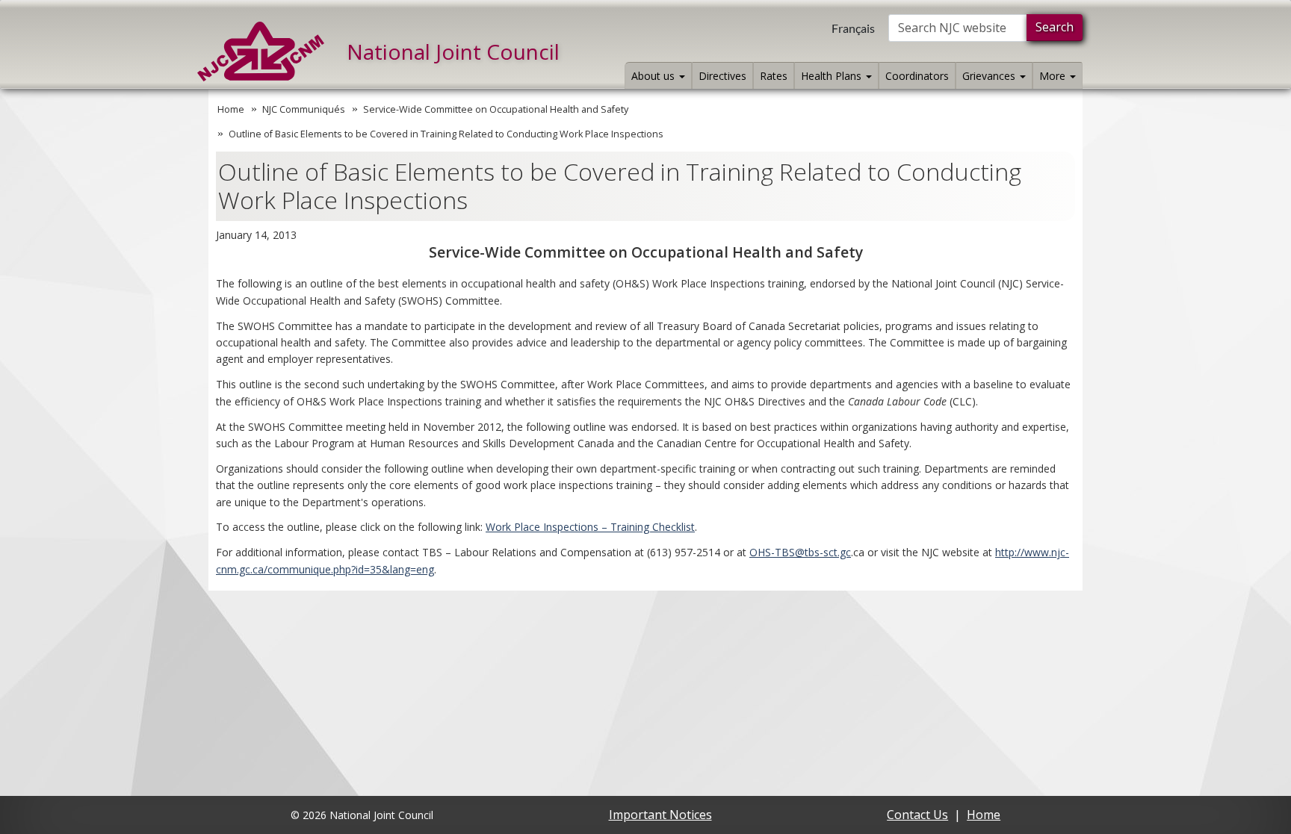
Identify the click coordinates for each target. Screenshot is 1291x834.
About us (654, 76)
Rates (773, 76)
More (1053, 76)
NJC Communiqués (303, 109)
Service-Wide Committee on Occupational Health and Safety (495, 109)
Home (230, 109)
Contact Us (917, 814)
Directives (722, 76)
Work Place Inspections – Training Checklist (590, 527)
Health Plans (832, 76)
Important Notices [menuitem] (660, 814)
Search (1054, 27)
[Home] (260, 51)
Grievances (990, 76)
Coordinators (917, 76)
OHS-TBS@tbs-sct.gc (800, 552)
